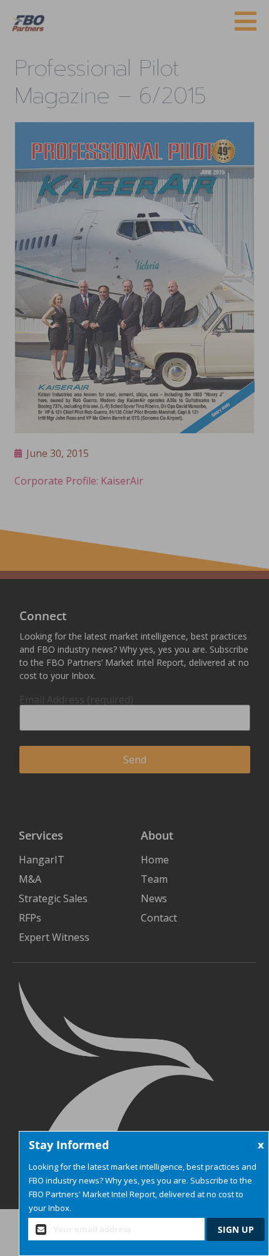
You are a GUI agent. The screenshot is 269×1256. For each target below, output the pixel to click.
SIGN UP (236, 1229)
